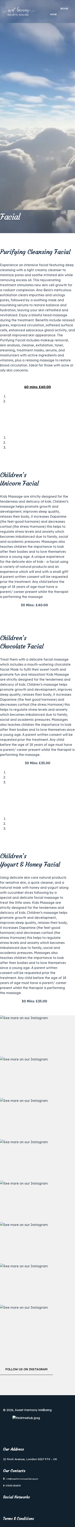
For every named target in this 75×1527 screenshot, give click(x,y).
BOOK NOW (59, 11)
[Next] (3, 409)
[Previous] (1, 409)
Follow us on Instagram (26, 1369)
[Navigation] (46, 11)
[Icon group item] (7, 1506)
